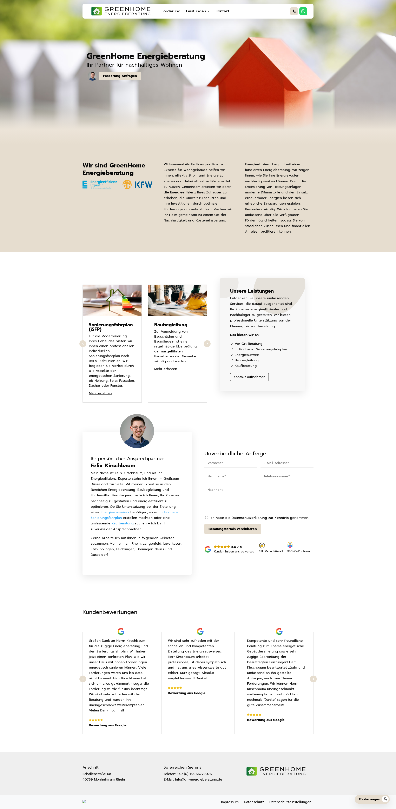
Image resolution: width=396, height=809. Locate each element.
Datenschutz (254, 802)
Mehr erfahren (100, 393)
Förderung (170, 11)
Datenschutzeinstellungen (290, 802)
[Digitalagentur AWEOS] (84, 802)
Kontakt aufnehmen (249, 376)
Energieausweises (115, 512)
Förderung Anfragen (120, 75)
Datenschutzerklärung (249, 517)
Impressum (230, 802)
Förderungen (369, 799)
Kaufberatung (123, 523)
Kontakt (222, 11)
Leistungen (196, 11)
